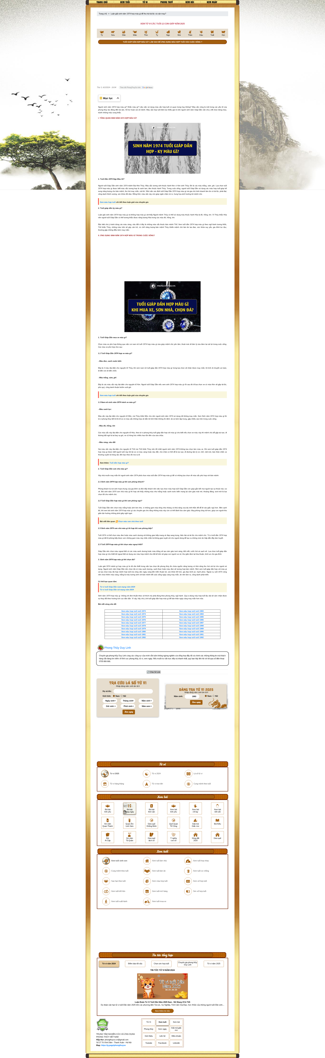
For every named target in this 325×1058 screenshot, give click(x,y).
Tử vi (145, 2)
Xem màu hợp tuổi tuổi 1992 (191, 637)
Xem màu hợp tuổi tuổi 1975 (133, 617)
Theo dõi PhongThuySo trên (130, 87)
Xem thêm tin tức (162, 1011)
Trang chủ (102, 2)
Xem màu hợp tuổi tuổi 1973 (133, 611)
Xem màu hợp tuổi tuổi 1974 (133, 614)
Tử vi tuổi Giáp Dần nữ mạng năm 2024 (117, 590)
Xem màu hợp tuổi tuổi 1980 (133, 632)
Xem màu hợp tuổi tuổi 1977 (133, 623)
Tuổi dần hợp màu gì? (119, 463)
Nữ (124, 696)
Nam (118, 696)
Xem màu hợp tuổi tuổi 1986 (191, 620)
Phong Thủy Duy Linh (117, 647)
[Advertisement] (162, 65)
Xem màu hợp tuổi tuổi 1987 (191, 623)
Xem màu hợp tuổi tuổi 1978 (133, 626)
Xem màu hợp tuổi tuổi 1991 (191, 634)
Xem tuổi (125, 2)
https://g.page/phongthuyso (113, 1045)
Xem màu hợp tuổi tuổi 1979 (133, 629)
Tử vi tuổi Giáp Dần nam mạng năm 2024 (117, 587)
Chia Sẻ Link (155, 672)
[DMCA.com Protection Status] (102, 1025)
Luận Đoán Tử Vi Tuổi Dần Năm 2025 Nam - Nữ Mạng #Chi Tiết (162, 1002)
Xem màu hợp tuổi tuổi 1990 (191, 632)
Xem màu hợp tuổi (108, 202)
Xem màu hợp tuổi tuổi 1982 (133, 637)
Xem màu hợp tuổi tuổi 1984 (191, 614)
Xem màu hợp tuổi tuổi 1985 (191, 617)
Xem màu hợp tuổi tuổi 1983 (191, 611)
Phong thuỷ (166, 2)
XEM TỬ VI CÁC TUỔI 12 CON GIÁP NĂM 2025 (162, 24)
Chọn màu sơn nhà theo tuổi (130, 521)
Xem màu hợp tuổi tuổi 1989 (191, 629)
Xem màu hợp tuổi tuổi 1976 (133, 620)
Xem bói (189, 2)
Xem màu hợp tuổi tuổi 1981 (133, 634)
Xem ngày (212, 2)
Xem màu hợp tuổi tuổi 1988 (191, 626)
